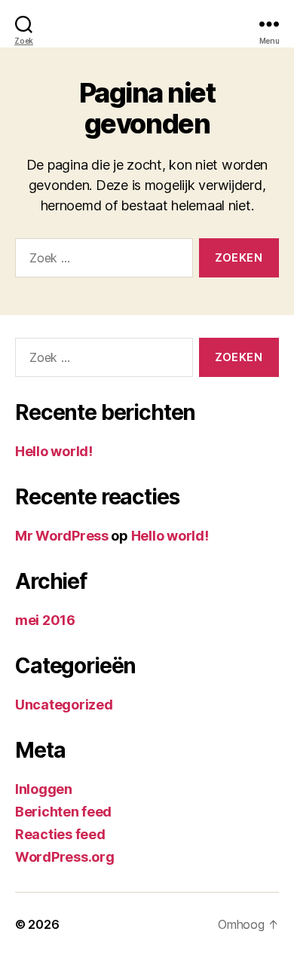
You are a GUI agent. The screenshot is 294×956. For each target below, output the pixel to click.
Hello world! (54, 451)
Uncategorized (64, 704)
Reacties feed (60, 834)
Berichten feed (63, 812)
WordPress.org (65, 857)
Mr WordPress (62, 536)
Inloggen (43, 789)
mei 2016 (45, 620)
